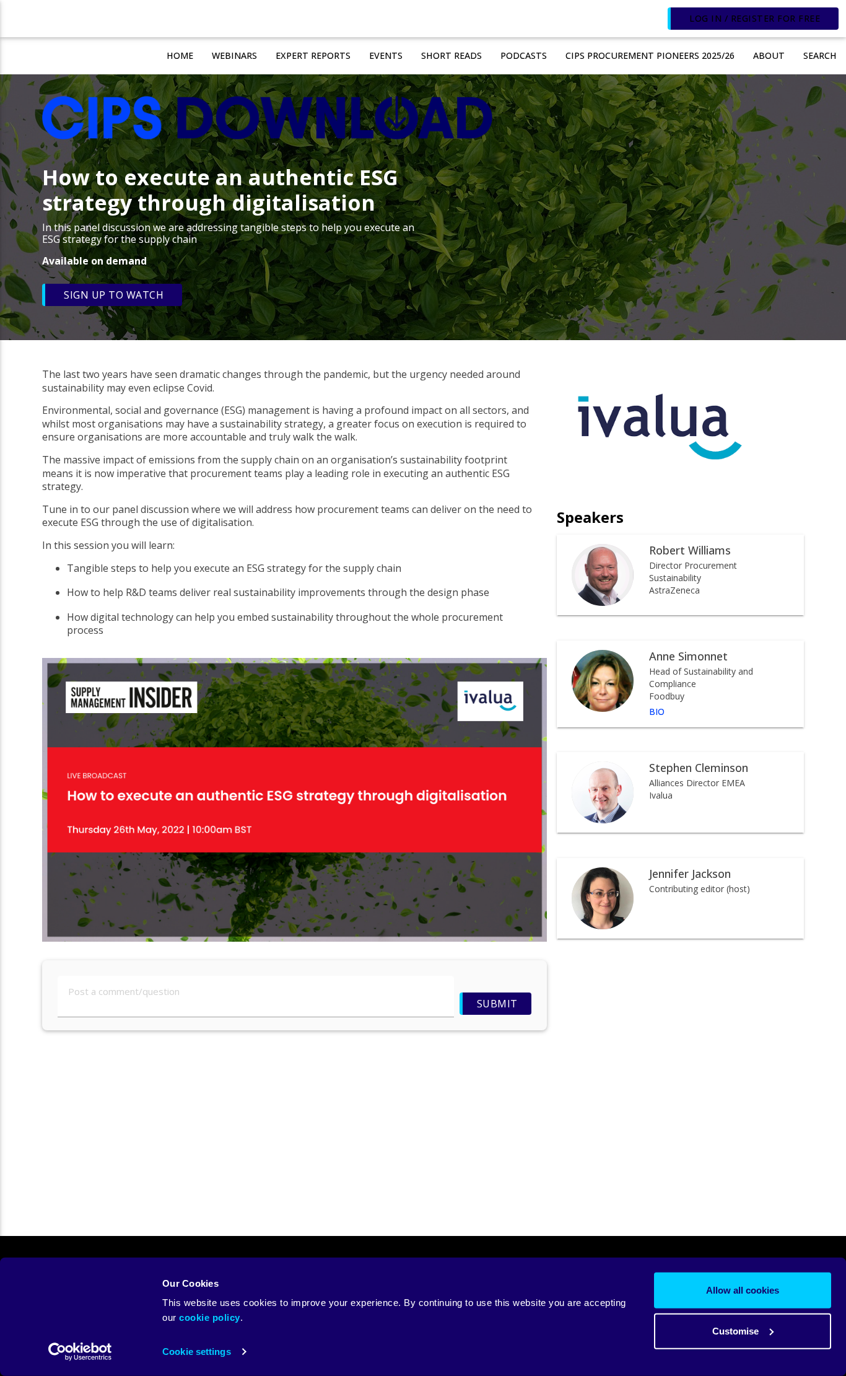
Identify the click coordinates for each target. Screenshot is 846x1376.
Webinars (234, 55)
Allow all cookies (742, 1290)
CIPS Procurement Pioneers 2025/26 (650, 55)
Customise (735, 1330)
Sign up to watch (114, 295)
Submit (496, 1003)
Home (180, 55)
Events (386, 55)
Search (820, 55)
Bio (657, 712)
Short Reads (451, 55)
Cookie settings (196, 1351)
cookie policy (209, 1317)
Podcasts (523, 55)
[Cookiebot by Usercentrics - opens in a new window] (80, 1352)
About (769, 55)
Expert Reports (313, 55)
